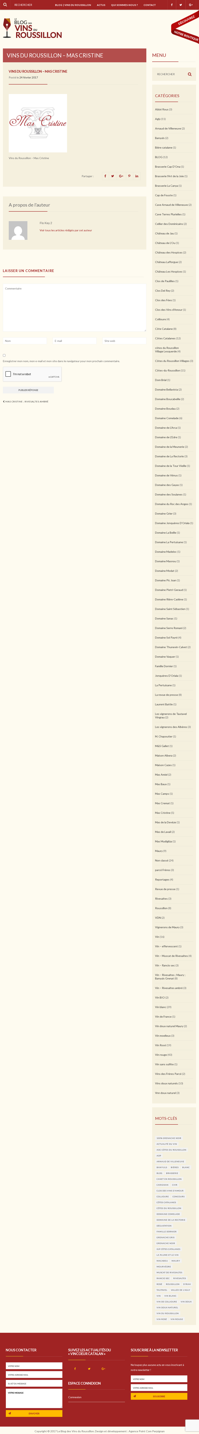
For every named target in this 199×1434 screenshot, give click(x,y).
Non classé (161, 860)
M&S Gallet (162, 746)
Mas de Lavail (163, 831)
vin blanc (170, 1296)
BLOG (158, 157)
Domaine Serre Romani (168, 628)
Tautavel (162, 1290)
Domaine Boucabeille (167, 399)
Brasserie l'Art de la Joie (169, 176)
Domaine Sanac (164, 618)
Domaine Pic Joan (165, 580)
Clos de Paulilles (165, 281)
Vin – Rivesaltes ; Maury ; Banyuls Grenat (170, 976)
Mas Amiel (161, 774)
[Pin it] (129, 176)
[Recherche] (5, 5)
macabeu (162, 1261)
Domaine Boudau (165, 408)
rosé (159, 1284)
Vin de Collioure (167, 1301)
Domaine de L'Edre (166, 437)
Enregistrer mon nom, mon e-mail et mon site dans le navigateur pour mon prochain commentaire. (61, 361)
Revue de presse (165, 889)
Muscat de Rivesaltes (169, 1272)
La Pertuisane (163, 685)
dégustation (164, 1226)
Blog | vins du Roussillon (73, 5)
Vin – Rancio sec (165, 965)
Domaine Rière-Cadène (169, 599)
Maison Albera (163, 755)
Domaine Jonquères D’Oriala (172, 523)
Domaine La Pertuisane (169, 542)
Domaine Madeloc (166, 551)
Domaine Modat (164, 570)
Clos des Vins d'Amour (168, 309)
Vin (157, 936)
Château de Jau (164, 233)
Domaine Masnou (165, 561)
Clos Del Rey (162, 290)
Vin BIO (160, 997)
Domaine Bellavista (166, 389)
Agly (158, 119)
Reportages (162, 879)
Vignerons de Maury (167, 927)
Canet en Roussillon (169, 1179)
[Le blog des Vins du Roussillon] (32, 28)
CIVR (174, 1185)
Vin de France (163, 1016)
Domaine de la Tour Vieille (170, 465)
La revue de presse (166, 694)
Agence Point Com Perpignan (147, 1431)
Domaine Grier (164, 513)
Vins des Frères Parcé (168, 1073)
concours (179, 1196)
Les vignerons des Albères (171, 726)
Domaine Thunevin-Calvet (171, 647)
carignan (162, 1185)
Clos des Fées (163, 300)
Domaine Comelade (167, 418)
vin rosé (162, 1319)
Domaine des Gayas (167, 485)
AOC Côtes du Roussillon (171, 1150)
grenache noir (166, 1243)
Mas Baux (161, 784)
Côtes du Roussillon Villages (172, 360)
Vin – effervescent (166, 946)
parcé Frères (162, 870)
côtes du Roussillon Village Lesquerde (167, 349)
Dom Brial (161, 380)
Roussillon (161, 908)
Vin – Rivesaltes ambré (169, 988)
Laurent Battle (164, 704)
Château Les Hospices (168, 271)
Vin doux (186, 1301)
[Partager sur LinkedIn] (136, 176)
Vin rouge (161, 1054)
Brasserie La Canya (166, 185)
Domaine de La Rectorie (169, 456)
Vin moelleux (163, 1035)
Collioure (160, 319)
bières (175, 1167)
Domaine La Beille (165, 532)
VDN (158, 917)
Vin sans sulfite (164, 1064)
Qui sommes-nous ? (124, 5)
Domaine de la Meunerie (169, 446)
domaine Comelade (168, 1214)
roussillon (173, 1284)
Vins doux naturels (166, 1083)
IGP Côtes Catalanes (168, 1249)
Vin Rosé (160, 1045)
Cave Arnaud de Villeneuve (171, 204)
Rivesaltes (161, 898)
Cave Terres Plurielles (168, 214)
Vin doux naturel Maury (169, 1026)
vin (159, 1296)
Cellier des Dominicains (169, 223)
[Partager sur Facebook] (105, 176)
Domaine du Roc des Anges (171, 504)
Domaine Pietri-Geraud (169, 589)
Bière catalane (163, 147)
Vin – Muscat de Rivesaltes (171, 955)
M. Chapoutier (163, 736)
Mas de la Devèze (165, 822)
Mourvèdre (164, 1266)
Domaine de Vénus (166, 475)
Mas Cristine (162, 812)
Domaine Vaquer (165, 656)
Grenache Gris (166, 1237)
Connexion (74, 1397)
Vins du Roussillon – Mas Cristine (38, 71)
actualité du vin (167, 1144)
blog (159, 1173)
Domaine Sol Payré (166, 637)
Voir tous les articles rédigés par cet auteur (66, 230)
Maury (159, 850)
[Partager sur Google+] (121, 176)
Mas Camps (162, 793)
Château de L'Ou (165, 243)
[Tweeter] (113, 176)
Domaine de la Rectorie (171, 1220)
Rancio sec (163, 1278)
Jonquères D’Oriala (166, 675)
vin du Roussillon (168, 1313)
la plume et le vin (168, 1255)
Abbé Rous (161, 109)
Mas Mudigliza (163, 841)
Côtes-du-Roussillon (167, 370)
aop (159, 1155)
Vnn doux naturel (165, 1092)
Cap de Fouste (164, 195)
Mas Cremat (162, 803)
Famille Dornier (164, 666)
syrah (187, 1284)
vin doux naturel (167, 1307)
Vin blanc (160, 1007)
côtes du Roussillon (169, 1208)
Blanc (186, 1167)
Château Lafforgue (166, 262)
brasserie (172, 1173)
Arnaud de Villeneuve (168, 128)
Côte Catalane (164, 328)
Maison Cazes (163, 765)
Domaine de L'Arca (166, 427)
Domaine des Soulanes (168, 494)
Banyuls (160, 138)
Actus (101, 5)
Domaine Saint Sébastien (170, 609)
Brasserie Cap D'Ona (167, 166)
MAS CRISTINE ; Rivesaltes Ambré (27, 401)
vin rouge (177, 1319)
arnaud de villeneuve (170, 1161)
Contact (150, 5)
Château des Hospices (168, 252)
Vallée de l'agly (180, 1290)
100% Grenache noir (169, 1138)
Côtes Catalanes (165, 338)
